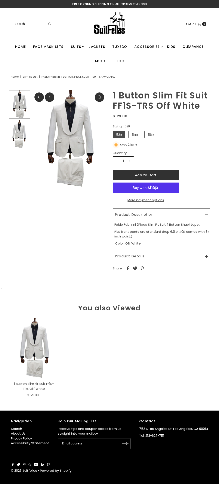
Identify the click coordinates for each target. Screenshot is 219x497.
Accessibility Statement (30, 443)
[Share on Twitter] (135, 268)
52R (119, 134)
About (101, 61)
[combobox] (33, 24)
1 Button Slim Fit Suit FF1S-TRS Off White (34, 386)
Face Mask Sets (48, 46)
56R (151, 134)
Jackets (97, 46)
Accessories (147, 46)
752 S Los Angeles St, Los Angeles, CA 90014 (173, 428)
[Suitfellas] (109, 23)
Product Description (134, 214)
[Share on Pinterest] (142, 268)
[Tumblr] (29, 465)
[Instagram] (48, 465)
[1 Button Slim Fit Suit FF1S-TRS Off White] (34, 348)
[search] (49, 24)
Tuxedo (119, 46)
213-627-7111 (154, 435)
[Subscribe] (125, 443)
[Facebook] (13, 465)
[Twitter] (18, 465)
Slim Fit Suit (30, 77)
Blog (119, 61)
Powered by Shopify (55, 470)
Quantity (120, 153)
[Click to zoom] (99, 97)
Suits (76, 46)
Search (16, 428)
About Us (18, 433)
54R (135, 134)
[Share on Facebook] (127, 268)
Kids (171, 46)
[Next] (49, 97)
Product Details (130, 256)
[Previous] (39, 97)
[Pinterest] (24, 465)
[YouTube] (36, 465)
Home (20, 46)
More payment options (145, 200)
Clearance (193, 46)
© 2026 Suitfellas (24, 470)
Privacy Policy (21, 438)
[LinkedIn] (42, 465)
